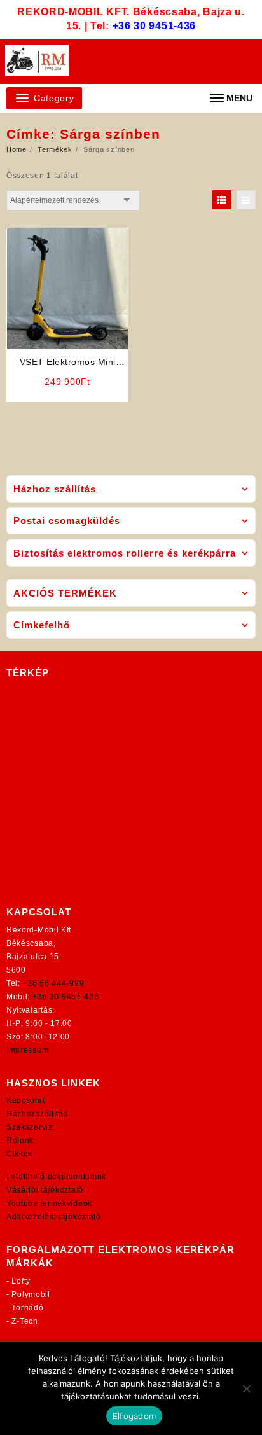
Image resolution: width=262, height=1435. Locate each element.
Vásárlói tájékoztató (44, 1190)
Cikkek (19, 1153)
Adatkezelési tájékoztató (53, 1216)
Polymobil (30, 1294)
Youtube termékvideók (49, 1203)
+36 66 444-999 (54, 983)
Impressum (27, 1050)
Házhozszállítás (37, 1113)
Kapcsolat (25, 1100)
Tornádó (27, 1307)
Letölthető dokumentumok (56, 1176)
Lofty (21, 1281)
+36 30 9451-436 (155, 25)
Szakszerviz (29, 1127)
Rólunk (20, 1140)
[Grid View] (221, 199)
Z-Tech (24, 1321)
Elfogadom (134, 1416)
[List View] (246, 199)
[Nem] (246, 1388)
